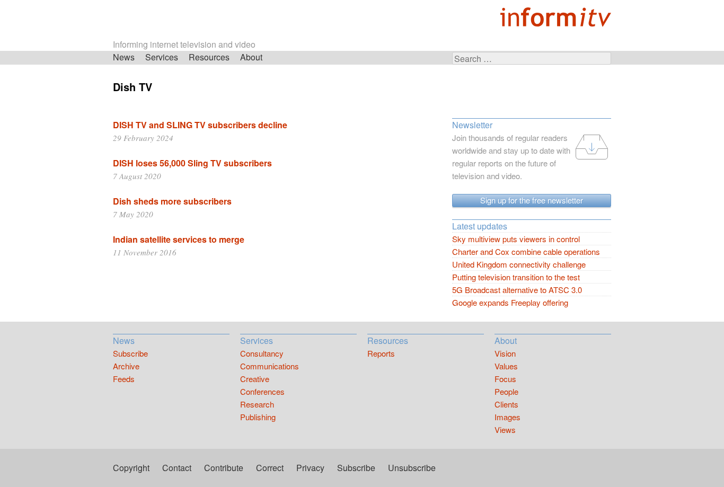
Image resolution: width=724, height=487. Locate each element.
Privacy (310, 468)
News (124, 57)
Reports (381, 353)
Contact (176, 468)
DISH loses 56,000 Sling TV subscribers (192, 163)
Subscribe (130, 353)
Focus (505, 378)
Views (505, 429)
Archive (126, 365)
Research (257, 404)
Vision (505, 353)
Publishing (258, 416)
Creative (254, 378)
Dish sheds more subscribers (172, 201)
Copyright (131, 468)
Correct (270, 468)
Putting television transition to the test (516, 276)
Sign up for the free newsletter (531, 200)
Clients (506, 404)
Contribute (223, 468)
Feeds (124, 378)
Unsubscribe (412, 468)
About (251, 57)
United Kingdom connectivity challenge (519, 264)
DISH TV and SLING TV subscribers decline (200, 125)
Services (161, 57)
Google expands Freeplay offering (510, 302)
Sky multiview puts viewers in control (516, 238)
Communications (269, 365)
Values (506, 365)
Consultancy (262, 353)
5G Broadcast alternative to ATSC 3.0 (517, 289)
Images (507, 416)
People (506, 391)
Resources (209, 57)
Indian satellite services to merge (178, 239)
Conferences (262, 391)
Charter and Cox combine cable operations (526, 251)
